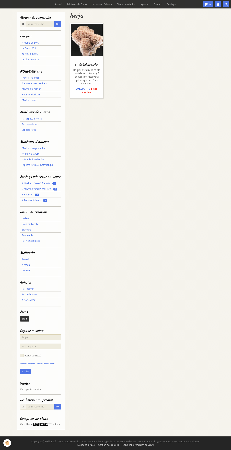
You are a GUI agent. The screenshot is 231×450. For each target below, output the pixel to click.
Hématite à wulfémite (33, 159)
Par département (30, 124)
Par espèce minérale (32, 118)
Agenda (144, 4)
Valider (25, 371)
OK (57, 24)
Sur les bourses (30, 294)
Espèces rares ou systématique (37, 165)
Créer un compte (27, 364)
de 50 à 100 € (29, 48)
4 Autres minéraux (34, 200)
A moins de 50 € (30, 42)
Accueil (58, 4)
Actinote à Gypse (30, 153)
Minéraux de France (77, 4)
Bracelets (26, 229)
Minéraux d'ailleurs (102, 4)
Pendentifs (27, 235)
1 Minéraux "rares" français (38, 183)
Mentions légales (86, 445)
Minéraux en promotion (34, 148)
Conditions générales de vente (138, 445)
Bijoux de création (126, 4)
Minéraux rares (29, 100)
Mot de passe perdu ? (46, 364)
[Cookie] (7, 443)
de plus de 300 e (30, 59)
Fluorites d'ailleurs (31, 94)
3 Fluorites (30, 194)
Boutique (171, 4)
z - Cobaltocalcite (86, 65)
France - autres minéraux (34, 83)
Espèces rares (29, 129)
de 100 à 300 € (30, 54)
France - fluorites (30, 77)
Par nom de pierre (31, 240)
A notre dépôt (29, 300)
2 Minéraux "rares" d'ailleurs (39, 189)
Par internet (28, 288)
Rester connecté (32, 355)
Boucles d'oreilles (30, 224)
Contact (158, 4)
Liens (24, 318)
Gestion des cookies (108, 445)
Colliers (25, 218)
